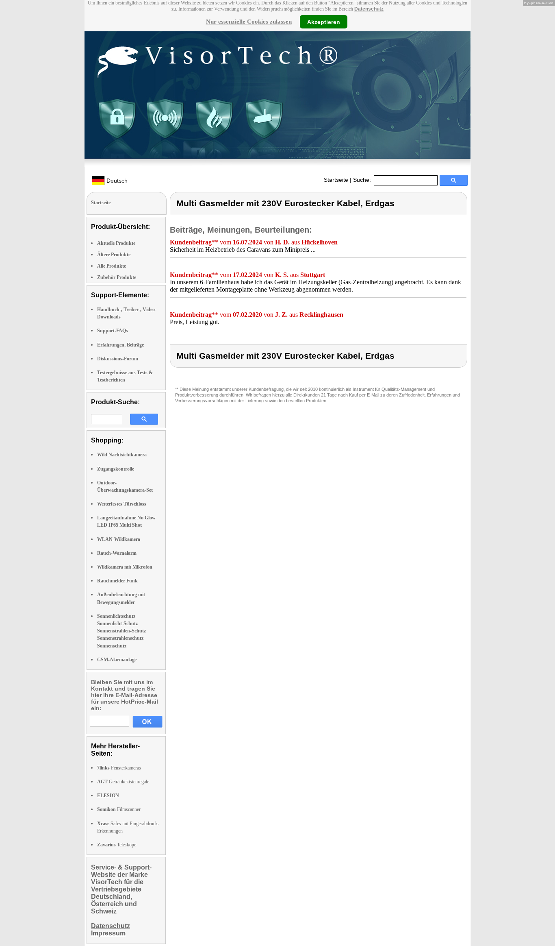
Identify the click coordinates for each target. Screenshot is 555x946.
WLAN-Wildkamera (118, 539)
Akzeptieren (323, 21)
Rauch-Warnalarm (117, 553)
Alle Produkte (111, 266)
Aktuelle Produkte (116, 243)
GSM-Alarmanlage (117, 660)
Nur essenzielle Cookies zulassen (249, 21)
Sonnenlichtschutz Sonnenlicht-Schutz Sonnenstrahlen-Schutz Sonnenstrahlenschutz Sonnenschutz (121, 631)
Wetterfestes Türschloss (121, 504)
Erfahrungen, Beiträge (120, 345)
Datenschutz (369, 9)
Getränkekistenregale (123, 782)
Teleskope (116, 845)
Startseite (336, 180)
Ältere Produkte (113, 254)
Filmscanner (119, 809)
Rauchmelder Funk (117, 581)
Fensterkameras (119, 768)
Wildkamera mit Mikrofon (124, 567)
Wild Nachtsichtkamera (122, 455)
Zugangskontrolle (115, 469)
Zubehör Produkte (116, 277)
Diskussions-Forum (117, 359)
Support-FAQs (112, 330)
